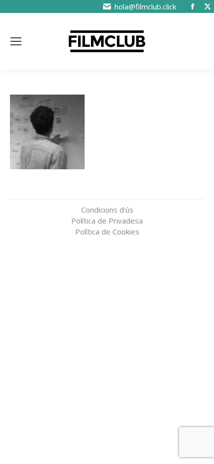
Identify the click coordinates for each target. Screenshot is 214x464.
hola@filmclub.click (145, 6)
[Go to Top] (199, 399)
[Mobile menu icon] (16, 41)
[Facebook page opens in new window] (192, 6)
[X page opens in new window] (207, 6)
